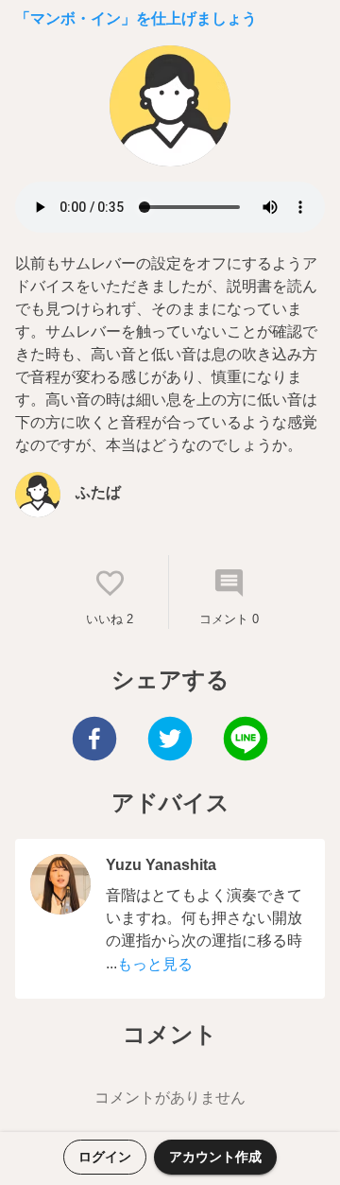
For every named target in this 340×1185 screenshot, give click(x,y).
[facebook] (94, 741)
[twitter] (170, 741)
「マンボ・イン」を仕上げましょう (136, 18)
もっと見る (155, 964)
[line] (245, 741)
